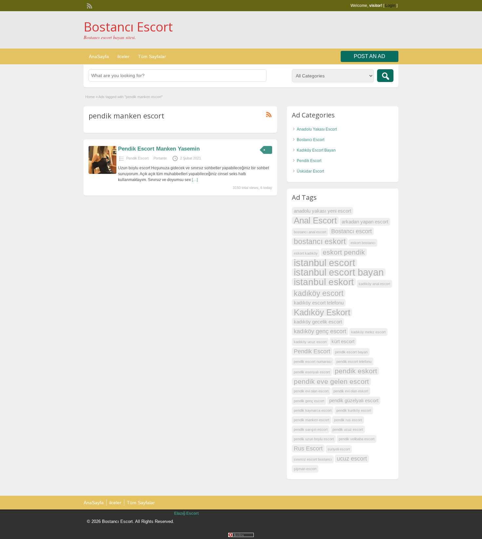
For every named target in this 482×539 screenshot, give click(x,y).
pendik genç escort (309, 401)
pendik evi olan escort (311, 391)
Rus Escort (308, 448)
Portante (160, 158)
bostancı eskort (320, 241)
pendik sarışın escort (311, 429)
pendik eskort (356, 371)
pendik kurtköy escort (353, 410)
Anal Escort (315, 220)
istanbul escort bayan (339, 272)
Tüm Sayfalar (152, 56)
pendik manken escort (311, 420)
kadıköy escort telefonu (319, 302)
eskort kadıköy (306, 253)
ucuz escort (352, 458)
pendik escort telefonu (354, 361)
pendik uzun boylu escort (314, 439)
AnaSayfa (99, 56)
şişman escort (305, 469)
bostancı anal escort (310, 232)
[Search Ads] (385, 75)
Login (390, 5)
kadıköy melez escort (368, 332)
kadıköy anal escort (374, 284)
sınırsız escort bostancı (313, 459)
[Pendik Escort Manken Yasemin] (102, 172)
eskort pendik (344, 252)
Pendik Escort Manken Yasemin (159, 149)
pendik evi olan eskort (350, 391)
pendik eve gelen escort (331, 381)
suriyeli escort (339, 449)
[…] (195, 179)
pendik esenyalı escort (312, 372)
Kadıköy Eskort (322, 312)
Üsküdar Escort (310, 171)
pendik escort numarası (312, 361)
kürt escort (342, 341)
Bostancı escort (351, 231)
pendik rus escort (348, 420)
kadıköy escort (318, 293)
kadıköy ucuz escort (310, 342)
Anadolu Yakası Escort (317, 129)
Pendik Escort (137, 158)
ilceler (123, 56)
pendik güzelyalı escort (353, 400)
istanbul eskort (324, 282)
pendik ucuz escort (347, 429)
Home (90, 97)
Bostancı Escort (128, 26)
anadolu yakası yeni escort (322, 211)
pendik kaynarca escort (312, 410)
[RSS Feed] (88, 5)
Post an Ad (369, 56)
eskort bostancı (363, 243)
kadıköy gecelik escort (318, 321)
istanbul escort (324, 263)
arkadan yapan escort (365, 221)
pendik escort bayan (351, 352)
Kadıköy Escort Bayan (316, 150)
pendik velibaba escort (356, 439)
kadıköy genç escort (320, 331)
